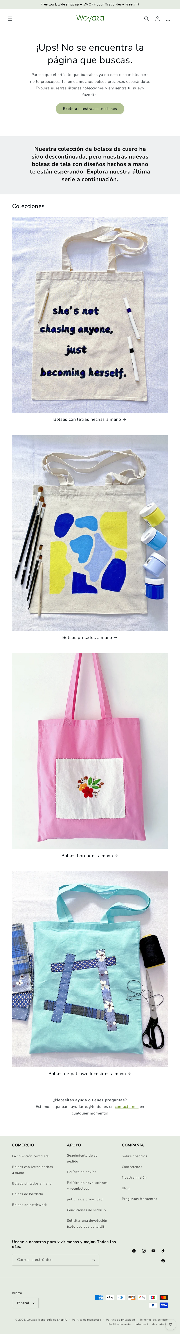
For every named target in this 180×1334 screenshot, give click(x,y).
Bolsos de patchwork (29, 1204)
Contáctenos (132, 1166)
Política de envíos (81, 1172)
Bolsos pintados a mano (87, 637)
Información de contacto (151, 1324)
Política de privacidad (120, 1319)
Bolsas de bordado (27, 1194)
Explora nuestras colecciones (90, 108)
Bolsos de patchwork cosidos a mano (87, 1074)
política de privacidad (85, 1199)
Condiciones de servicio (86, 1210)
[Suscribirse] (93, 1260)
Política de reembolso (86, 1319)
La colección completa (30, 1156)
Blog (126, 1188)
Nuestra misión (134, 1177)
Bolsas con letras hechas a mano (87, 419)
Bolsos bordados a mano (87, 856)
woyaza (32, 1319)
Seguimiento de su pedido (82, 1158)
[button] (10, 18)
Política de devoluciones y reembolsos (87, 1185)
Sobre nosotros (134, 1156)
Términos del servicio (154, 1319)
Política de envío (119, 1324)
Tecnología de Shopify (52, 1319)
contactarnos (127, 1106)
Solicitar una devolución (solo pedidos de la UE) (87, 1223)
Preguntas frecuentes (139, 1198)
